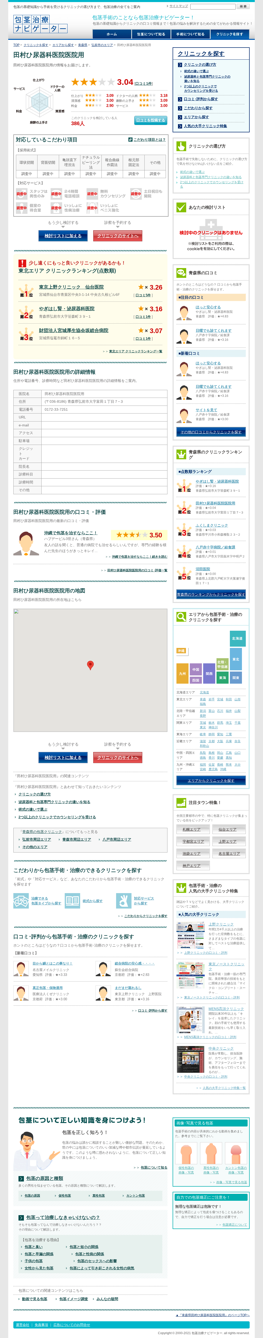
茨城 (203, 723)
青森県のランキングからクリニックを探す (211, 594)
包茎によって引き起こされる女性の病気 (102, 1268)
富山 (212, 711)
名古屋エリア (229, 853)
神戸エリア (192, 866)
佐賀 (212, 764)
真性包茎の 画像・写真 (211, 1170)
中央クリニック (221, 1048)
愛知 (220, 734)
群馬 (220, 723)
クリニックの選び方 (34, 794)
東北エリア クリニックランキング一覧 (135, 351)
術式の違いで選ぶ (32, 809)
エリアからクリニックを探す (211, 780)
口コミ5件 (143, 295)
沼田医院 (203, 569)
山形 (237, 699)
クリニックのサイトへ (117, 236)
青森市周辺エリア (76, 839)
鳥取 (203, 753)
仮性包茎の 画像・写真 (186, 1170)
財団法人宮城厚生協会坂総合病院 (73, 330)
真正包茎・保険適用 (48, 988)
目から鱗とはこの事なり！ (53, 963)
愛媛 (220, 757)
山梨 (237, 711)
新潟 (203, 711)
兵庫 (229, 741)
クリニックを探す (36, 45)
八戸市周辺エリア (116, 839)
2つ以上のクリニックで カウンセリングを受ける (201, 89)
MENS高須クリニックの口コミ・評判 (210, 1037)
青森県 (82, 45)
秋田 (229, 699)
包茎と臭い (34, 1247)
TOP (16, 45)
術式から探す (93, 901)
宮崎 (203, 769)
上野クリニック (221, 924)
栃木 (212, 723)
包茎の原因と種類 (44, 1178)
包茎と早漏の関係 (39, 1254)
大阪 (220, 741)
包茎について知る (154, 1167)
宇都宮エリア (193, 841)
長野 (203, 716)
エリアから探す (63, 45)
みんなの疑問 (107, 1299)
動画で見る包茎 (34, 1299)
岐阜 (203, 734)
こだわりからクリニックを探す (145, 916)
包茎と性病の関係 (89, 1254)
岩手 (212, 699)
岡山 (220, 753)
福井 (229, 711)
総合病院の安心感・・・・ (135, 963)
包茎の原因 (32, 1195)
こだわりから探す (198, 108)
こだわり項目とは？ (150, 140)
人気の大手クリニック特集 (205, 126)
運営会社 (22, 1325)
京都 (212, 741)
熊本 (229, 764)
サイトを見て (206, 410)
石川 (220, 711)
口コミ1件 (143, 83)
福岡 (203, 764)
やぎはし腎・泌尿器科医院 (67, 308)
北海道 (204, 692)
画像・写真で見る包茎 (231, 1182)
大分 (237, 764)
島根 (212, 753)
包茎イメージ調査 (73, 1299)
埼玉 (229, 723)
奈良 (237, 741)
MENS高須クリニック (226, 1009)
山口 (237, 753)
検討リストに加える (63, 236)
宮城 (220, 699)
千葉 (237, 723)
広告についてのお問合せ (71, 1325)
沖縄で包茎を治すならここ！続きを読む (139, 556)
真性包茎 (98, 1195)
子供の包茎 (34, 1261)
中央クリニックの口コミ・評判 (205, 1076)
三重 (229, 734)
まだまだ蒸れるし (128, 988)
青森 (203, 699)
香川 (212, 757)
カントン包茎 (135, 1195)
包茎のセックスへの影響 (97, 1261)
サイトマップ (179, 6)
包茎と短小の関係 (84, 1247)
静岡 (212, 734)
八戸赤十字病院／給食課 (215, 547)
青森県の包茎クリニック (42, 832)
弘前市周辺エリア (36, 839)
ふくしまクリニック (212, 525)
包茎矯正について (234, 1224)
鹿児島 (213, 769)
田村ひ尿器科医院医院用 (215, 503)
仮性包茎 (65, 1195)
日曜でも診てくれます (214, 330)
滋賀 (203, 741)
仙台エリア (228, 829)
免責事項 (41, 1325)
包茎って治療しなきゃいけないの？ (63, 1217)
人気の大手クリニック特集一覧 (224, 1088)
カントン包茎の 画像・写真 (236, 1170)
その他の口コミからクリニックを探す (211, 432)
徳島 (203, 757)
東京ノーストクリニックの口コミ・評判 (212, 997)
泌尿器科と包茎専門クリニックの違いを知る (54, 802)
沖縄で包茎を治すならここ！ (71, 533)
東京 (203, 727)
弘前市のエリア (102, 45)
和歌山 (204, 746)
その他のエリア (35, 847)
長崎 (220, 764)
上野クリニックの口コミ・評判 (205, 953)
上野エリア (228, 841)
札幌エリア (192, 829)
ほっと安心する (208, 307)
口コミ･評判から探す (152, 1010)
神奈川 (213, 727)
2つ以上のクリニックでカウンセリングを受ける (57, 817)
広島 (229, 753)
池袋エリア (192, 853)
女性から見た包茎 (39, 1268)
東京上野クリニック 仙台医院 (71, 287)
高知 (229, 757)
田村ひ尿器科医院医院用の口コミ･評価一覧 (137, 570)
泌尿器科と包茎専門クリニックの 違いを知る (207, 79)
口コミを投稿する (150, 120)
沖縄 (223, 769)
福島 (203, 704)
